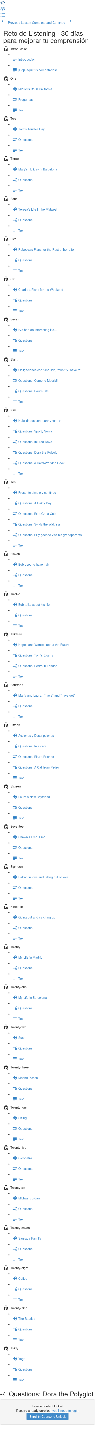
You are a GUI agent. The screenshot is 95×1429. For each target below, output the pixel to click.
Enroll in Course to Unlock (47, 1416)
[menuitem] (2, 10)
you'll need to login (65, 1410)
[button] (2, 4)
